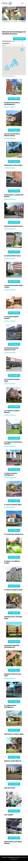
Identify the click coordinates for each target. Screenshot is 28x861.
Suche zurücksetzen (19, 38)
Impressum (24, 857)
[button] (11, 65)
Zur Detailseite (15, 98)
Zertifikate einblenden (9, 107)
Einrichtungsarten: (7, 41)
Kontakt (14, 859)
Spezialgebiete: (6, 43)
